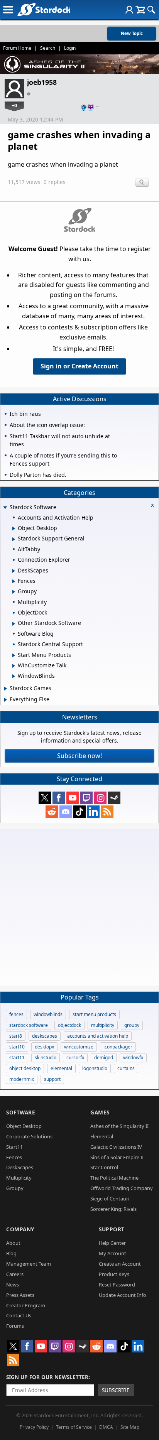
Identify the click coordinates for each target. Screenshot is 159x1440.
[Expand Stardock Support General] (13, 539)
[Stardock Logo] (43, 9)
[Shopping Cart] (140, 10)
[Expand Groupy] (13, 592)
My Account (112, 1253)
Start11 (14, 1146)
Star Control (104, 1167)
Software (20, 1112)
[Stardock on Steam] (114, 798)
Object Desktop (24, 1126)
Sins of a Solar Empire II (117, 1157)
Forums (15, 1325)
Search (47, 48)
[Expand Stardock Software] (5, 507)
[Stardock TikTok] (79, 812)
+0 (14, 105)
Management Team (28, 1263)
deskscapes (44, 1036)
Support (112, 1229)
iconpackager (117, 1046)
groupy (131, 1025)
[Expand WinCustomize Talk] (13, 666)
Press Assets (20, 1294)
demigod (103, 1057)
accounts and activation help (97, 1036)
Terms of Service (74, 1427)
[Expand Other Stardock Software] (13, 624)
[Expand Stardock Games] (5, 688)
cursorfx (75, 1057)
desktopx (44, 1046)
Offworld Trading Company (121, 1188)
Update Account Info (122, 1294)
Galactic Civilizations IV (116, 1146)
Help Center (112, 1242)
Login (70, 48)
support (52, 1079)
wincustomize (78, 1046)
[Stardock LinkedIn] (93, 812)
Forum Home (17, 48)
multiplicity (102, 1025)
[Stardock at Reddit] (52, 812)
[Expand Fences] (13, 581)
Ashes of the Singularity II (119, 1126)
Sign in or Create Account (79, 366)
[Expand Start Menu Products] (13, 655)
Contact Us (18, 1315)
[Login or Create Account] (129, 10)
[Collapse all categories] (152, 505)
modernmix (21, 1079)
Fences (14, 1157)
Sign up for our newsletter (47, 1377)
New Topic (132, 33)
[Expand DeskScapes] (13, 571)
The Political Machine (114, 1177)
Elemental (101, 1136)
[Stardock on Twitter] (45, 798)
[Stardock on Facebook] (59, 798)
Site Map (129, 1427)
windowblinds (48, 1014)
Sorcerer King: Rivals (113, 1208)
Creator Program (25, 1305)
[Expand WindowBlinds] (13, 676)
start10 (17, 1046)
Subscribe (116, 1390)
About (13, 1242)
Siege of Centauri (109, 1198)
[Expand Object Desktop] (13, 528)
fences (16, 1014)
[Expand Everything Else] (5, 700)
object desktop (25, 1068)
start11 (17, 1057)
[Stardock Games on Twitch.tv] (86, 798)
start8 (15, 1036)
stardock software (28, 1025)
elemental (61, 1068)
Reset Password (117, 1284)
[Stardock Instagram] (100, 798)
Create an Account (120, 1263)
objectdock (69, 1025)
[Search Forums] (151, 10)
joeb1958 (42, 82)
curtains (126, 1068)
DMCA (106, 1427)
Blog (11, 1253)
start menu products (94, 1014)
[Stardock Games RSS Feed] (107, 812)
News (12, 1284)
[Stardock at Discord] (66, 812)
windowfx (133, 1057)
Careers (15, 1274)
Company (20, 1229)
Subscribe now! (79, 755)
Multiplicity (19, 1177)
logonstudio (94, 1068)
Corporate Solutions (29, 1136)
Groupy (15, 1188)
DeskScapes (19, 1167)
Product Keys (114, 1274)
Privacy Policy (34, 1427)
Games (100, 1112)
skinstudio (45, 1057)
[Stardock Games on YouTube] (73, 798)
